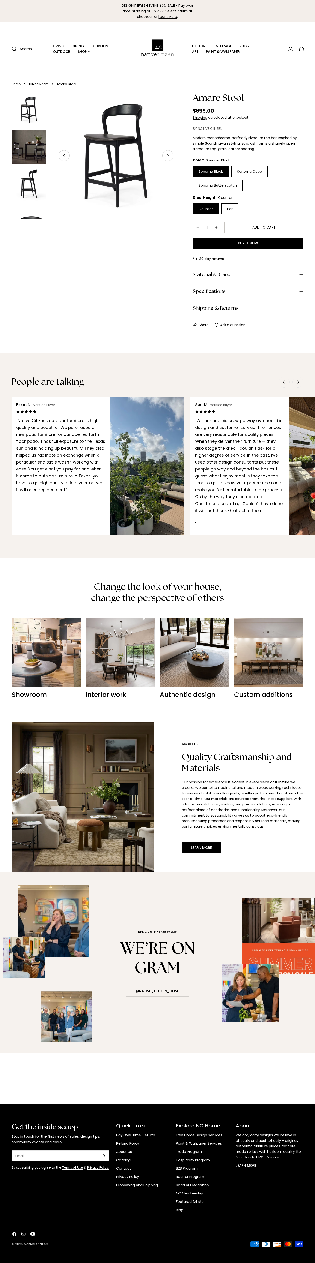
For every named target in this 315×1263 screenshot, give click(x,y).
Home (16, 84)
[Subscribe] (104, 1156)
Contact (123, 1168)
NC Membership (189, 1193)
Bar (230, 208)
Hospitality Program (193, 1159)
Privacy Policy (127, 1176)
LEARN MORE (246, 1165)
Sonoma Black (211, 171)
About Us (124, 1151)
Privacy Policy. (98, 1167)
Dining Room (38, 84)
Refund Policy (127, 1143)
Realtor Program (190, 1176)
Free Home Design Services (199, 1135)
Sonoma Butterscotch (218, 185)
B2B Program (187, 1168)
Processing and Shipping (137, 1184)
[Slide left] (64, 155)
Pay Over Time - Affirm (135, 1135)
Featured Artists (190, 1201)
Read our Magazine (192, 1184)
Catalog (123, 1159)
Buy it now (248, 243)
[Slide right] (167, 155)
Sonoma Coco (249, 171)
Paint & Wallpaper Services (199, 1143)
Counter (206, 208)
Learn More (167, 16)
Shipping (200, 117)
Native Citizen (36, 1244)
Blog (179, 1209)
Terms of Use (72, 1167)
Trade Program (189, 1151)
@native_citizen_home (157, 991)
